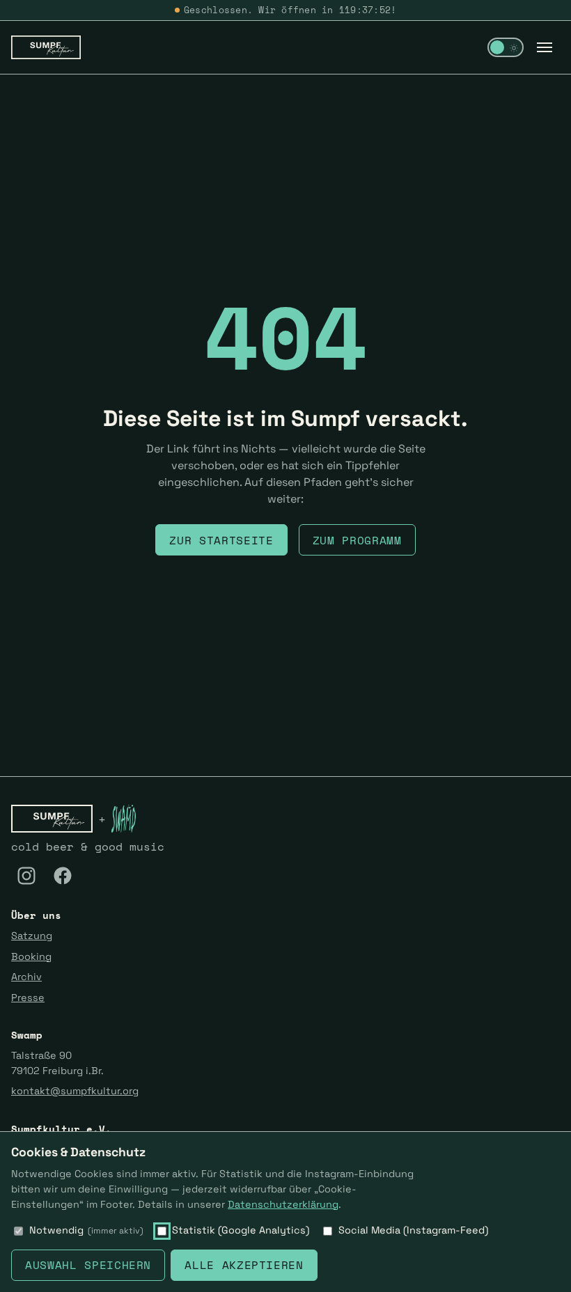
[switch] (505, 47)
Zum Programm (357, 540)
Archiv (26, 976)
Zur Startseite (221, 540)
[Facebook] (62, 875)
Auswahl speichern (88, 1264)
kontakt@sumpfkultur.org (75, 1091)
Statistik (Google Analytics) (240, 1230)
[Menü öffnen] (544, 47)
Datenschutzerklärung (283, 1204)
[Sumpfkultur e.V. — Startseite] (46, 47)
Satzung (31, 935)
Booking (31, 956)
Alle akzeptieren (244, 1264)
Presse (28, 997)
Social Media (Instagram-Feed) (413, 1230)
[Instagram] (26, 875)
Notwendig (86, 1230)
